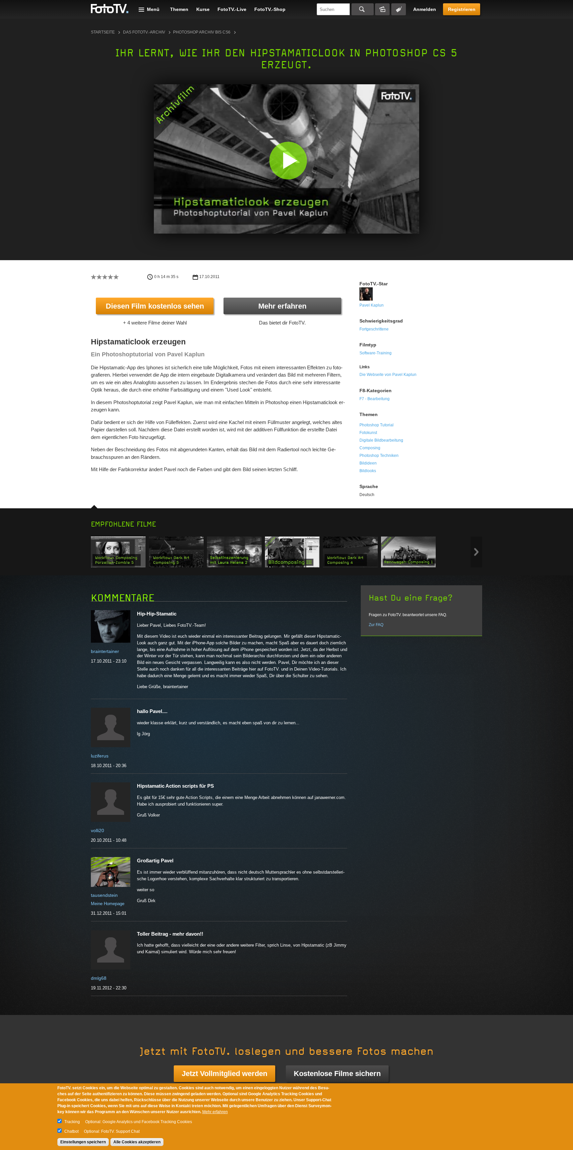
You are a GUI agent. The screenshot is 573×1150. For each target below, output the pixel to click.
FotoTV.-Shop (270, 9)
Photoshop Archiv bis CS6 (201, 32)
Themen (179, 9)
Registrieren (462, 9)
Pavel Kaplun (371, 305)
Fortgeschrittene (374, 329)
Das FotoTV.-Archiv (144, 32)
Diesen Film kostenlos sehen (155, 306)
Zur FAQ (376, 624)
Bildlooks (367, 470)
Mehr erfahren (282, 306)
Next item (476, 552)
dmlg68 (98, 978)
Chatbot (71, 1131)
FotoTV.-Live (232, 9)
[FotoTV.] (110, 9)
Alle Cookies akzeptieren (136, 1142)
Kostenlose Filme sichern (337, 1073)
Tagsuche (398, 9)
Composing (369, 448)
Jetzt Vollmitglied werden (224, 1073)
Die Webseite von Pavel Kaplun (387, 374)
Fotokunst (368, 432)
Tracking (72, 1121)
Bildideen (368, 463)
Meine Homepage (107, 903)
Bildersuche (382, 9)
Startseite (103, 32)
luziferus (99, 755)
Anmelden (424, 9)
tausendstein (104, 895)
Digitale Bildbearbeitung (381, 440)
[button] (288, 160)
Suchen (362, 9)
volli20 (97, 830)
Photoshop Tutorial (376, 425)
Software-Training (375, 353)
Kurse (203, 9)
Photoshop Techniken (379, 455)
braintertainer (105, 651)
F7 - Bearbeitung (374, 398)
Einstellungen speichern (83, 1142)
